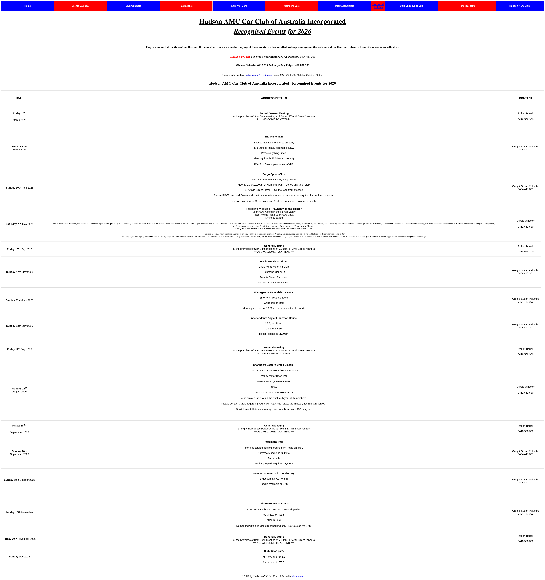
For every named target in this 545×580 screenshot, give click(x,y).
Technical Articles (378, 6)
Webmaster (297, 576)
